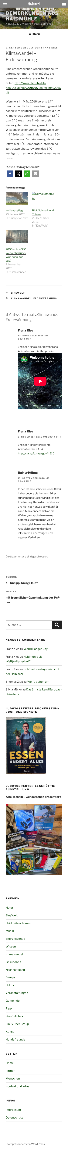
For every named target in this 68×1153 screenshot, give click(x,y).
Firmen (10, 1070)
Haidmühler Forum (18, 923)
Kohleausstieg (14, 210)
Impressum (13, 1110)
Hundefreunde (15, 1039)
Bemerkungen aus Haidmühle (32, 16)
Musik (10, 931)
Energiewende (15, 938)
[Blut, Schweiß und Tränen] (43, 198)
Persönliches (14, 1016)
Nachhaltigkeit (15, 970)
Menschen (13, 1078)
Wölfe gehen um (38, 681)
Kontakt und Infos (17, 1086)
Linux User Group (17, 1024)
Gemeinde (13, 1000)
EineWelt (18, 293)
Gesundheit (13, 962)
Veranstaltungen (17, 993)
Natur (9, 907)
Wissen (11, 946)
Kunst (10, 1031)
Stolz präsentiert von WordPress (25, 1144)
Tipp (9, 1008)
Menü (36, 33)
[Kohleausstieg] (17, 198)
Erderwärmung (45, 298)
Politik (10, 985)
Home (10, 1063)
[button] (10, 173)
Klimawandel (21, 298)
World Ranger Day (36, 649)
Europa (10, 977)
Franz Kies (49, 47)
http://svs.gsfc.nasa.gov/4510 (36, 453)
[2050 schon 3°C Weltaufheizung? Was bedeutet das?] (17, 236)
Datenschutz (14, 1117)
